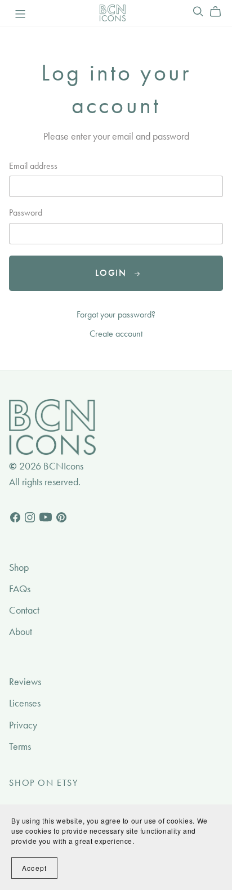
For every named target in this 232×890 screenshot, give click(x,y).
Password (25, 212)
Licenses (25, 703)
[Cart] (220, 11)
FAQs (19, 589)
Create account (116, 333)
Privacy (23, 725)
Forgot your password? (116, 314)
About (20, 631)
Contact (24, 610)
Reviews (25, 682)
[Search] (198, 11)
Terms (20, 746)
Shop (19, 567)
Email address (33, 165)
